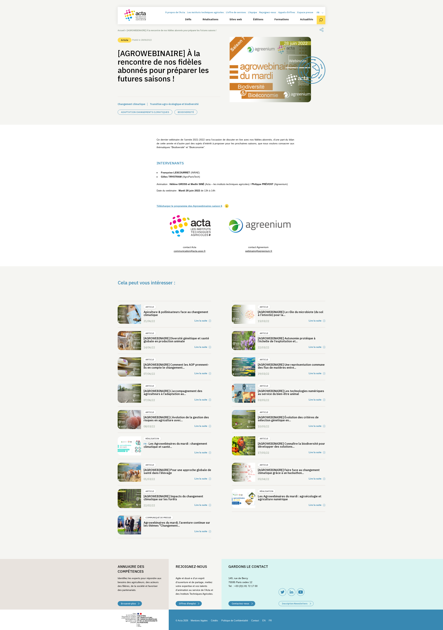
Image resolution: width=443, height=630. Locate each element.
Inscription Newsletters (295, 603)
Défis (188, 19)
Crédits (214, 620)
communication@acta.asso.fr (190, 251)
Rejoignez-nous (267, 12)
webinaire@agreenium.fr (258, 251)
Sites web (235, 19)
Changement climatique (131, 104)
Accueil (121, 30)
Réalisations (210, 19)
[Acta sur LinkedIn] (291, 592)
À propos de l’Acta (175, 12)
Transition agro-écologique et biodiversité (174, 104)
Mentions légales (199, 620)
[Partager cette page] (321, 30)
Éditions (258, 19)
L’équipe (252, 12)
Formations (281, 19)
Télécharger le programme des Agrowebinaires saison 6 (189, 206)
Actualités (306, 19)
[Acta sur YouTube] (300, 592)
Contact (255, 620)
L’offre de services (236, 12)
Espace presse (305, 12)
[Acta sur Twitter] (282, 592)
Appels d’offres (286, 12)
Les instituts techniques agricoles (205, 12)
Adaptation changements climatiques (145, 112)
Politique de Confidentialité (234, 620)
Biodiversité (186, 112)
